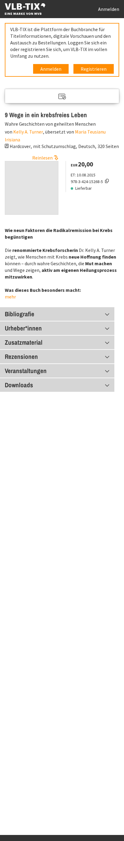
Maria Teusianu (90, 132)
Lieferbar (83, 188)
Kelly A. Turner (28, 132)
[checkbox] (62, 96)
